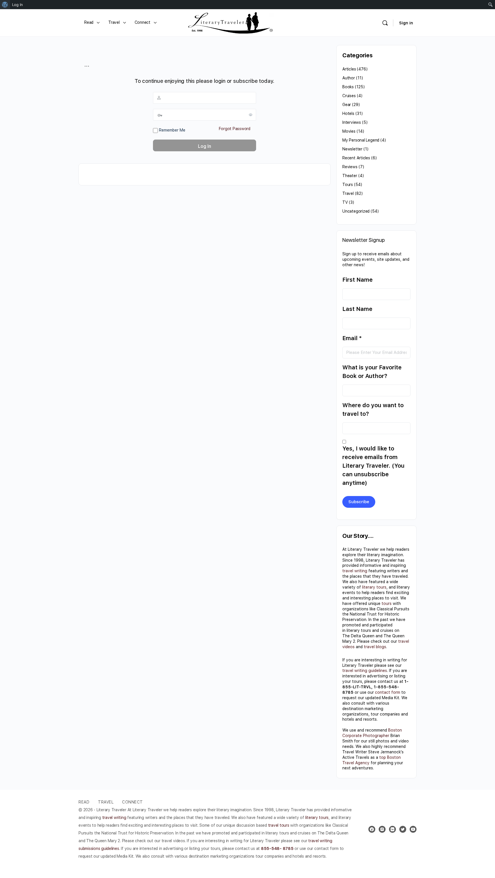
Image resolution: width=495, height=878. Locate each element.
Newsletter (352, 149)
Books (348, 87)
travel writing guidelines (364, 670)
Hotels (348, 113)
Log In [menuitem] (17, 4)
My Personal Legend (360, 140)
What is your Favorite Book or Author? (372, 371)
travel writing (354, 571)
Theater (349, 175)
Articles (349, 69)
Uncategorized (356, 211)
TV (345, 202)
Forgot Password (234, 128)
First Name (357, 279)
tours (387, 603)
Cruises (349, 95)
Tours (347, 184)
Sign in (406, 23)
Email (352, 338)
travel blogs (375, 646)
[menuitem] (5, 4)
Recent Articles (356, 158)
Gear (346, 104)
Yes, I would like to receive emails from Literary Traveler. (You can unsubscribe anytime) (373, 465)
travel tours (278, 825)
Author (348, 78)
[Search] (385, 22)
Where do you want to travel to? (373, 409)
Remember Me (171, 130)
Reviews (350, 166)
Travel (348, 193)
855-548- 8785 (277, 848)
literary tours (374, 587)
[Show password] (250, 114)
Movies (348, 131)
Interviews (351, 122)
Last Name (357, 308)
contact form (387, 692)
